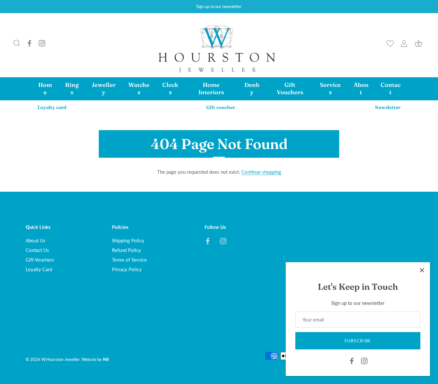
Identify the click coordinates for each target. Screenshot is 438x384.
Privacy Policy (127, 269)
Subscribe (357, 340)
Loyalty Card (39, 269)
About (361, 88)
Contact (390, 88)
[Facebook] (29, 43)
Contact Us (37, 250)
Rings (72, 88)
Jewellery (104, 88)
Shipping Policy (128, 240)
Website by (95, 359)
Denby (251, 88)
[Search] (16, 43)
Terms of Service (129, 260)
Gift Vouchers (290, 88)
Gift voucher (220, 107)
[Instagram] (42, 43)
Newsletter (387, 107)
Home (45, 88)
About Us (36, 240)
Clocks (170, 88)
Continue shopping (261, 172)
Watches (138, 88)
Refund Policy (126, 250)
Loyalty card (52, 107)
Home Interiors (211, 88)
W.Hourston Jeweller (60, 359)
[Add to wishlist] (390, 43)
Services (330, 88)
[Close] (422, 270)
